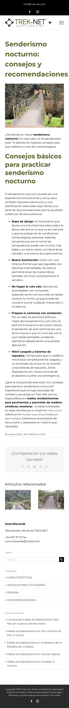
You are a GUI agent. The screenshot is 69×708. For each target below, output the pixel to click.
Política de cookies (16, 692)
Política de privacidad (38, 692)
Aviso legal (55, 692)
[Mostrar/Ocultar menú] (61, 22)
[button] (7, 499)
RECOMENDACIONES (35, 434)
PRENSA (12, 592)
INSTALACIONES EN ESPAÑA (26, 585)
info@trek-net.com (34, 4)
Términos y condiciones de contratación (29, 695)
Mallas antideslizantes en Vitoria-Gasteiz (33, 654)
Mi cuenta (55, 695)
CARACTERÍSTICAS (19, 577)
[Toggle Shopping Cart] (49, 22)
